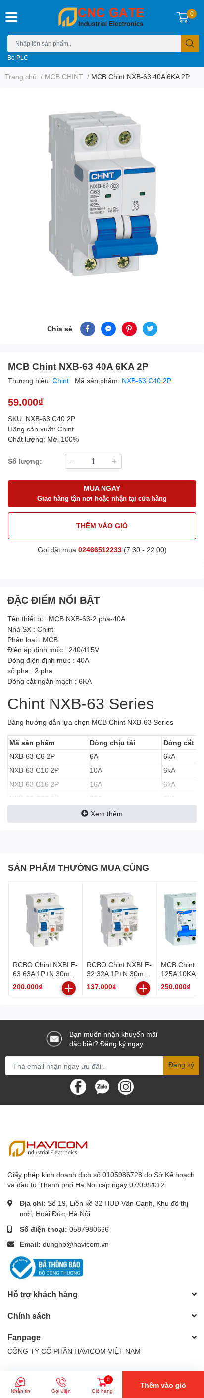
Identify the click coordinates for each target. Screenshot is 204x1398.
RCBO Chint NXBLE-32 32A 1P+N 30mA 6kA (119, 974)
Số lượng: (25, 461)
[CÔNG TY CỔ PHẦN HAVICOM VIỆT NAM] (102, 17)
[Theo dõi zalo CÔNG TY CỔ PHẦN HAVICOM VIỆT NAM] (102, 1086)
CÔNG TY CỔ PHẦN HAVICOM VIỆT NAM (74, 1351)
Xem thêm (107, 813)
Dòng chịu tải (112, 742)
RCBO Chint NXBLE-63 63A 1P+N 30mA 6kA (45, 974)
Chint (61, 380)
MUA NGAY (102, 493)
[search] (190, 43)
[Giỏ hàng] (183, 17)
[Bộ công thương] (47, 1267)
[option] (102, 193)
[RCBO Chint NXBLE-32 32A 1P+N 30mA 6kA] (119, 918)
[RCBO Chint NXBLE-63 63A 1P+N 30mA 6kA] (45, 918)
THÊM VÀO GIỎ (102, 525)
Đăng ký (181, 1064)
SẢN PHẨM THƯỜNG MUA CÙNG (78, 867)
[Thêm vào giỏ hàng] (69, 988)
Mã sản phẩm (31, 742)
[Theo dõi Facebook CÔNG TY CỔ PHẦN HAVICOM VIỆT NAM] (78, 1086)
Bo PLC (17, 57)
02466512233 (100, 549)
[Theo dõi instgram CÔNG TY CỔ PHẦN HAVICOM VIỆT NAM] (126, 1086)
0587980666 (89, 1229)
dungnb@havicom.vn (76, 1244)
